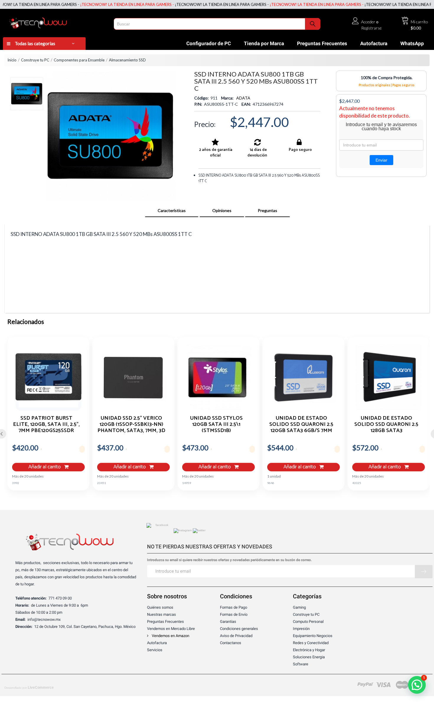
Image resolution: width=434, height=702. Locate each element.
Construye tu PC (35, 60)
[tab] (171, 210)
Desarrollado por (29, 687)
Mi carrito (419, 21)
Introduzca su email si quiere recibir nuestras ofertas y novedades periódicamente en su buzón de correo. (229, 560)
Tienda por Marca (264, 43)
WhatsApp (412, 43)
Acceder (368, 21)
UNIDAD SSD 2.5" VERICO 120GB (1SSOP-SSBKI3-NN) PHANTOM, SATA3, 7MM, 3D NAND (131, 424)
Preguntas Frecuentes (322, 43)
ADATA (243, 97)
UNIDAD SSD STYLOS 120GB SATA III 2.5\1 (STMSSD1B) (216, 424)
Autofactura (373, 43)
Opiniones (221, 210)
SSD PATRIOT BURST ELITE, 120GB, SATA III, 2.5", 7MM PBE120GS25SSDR (46, 424)
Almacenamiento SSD (127, 60)
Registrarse (371, 27)
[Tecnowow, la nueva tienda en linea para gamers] (56, 22)
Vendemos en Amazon (170, 635)
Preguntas (267, 210)
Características (172, 210)
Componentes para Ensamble (79, 60)
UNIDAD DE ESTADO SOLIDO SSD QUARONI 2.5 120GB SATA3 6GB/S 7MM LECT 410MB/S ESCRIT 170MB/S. (301, 424)
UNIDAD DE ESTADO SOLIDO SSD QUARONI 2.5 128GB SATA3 (386, 424)
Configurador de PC (208, 43)
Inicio (12, 60)
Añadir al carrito (45, 467)
